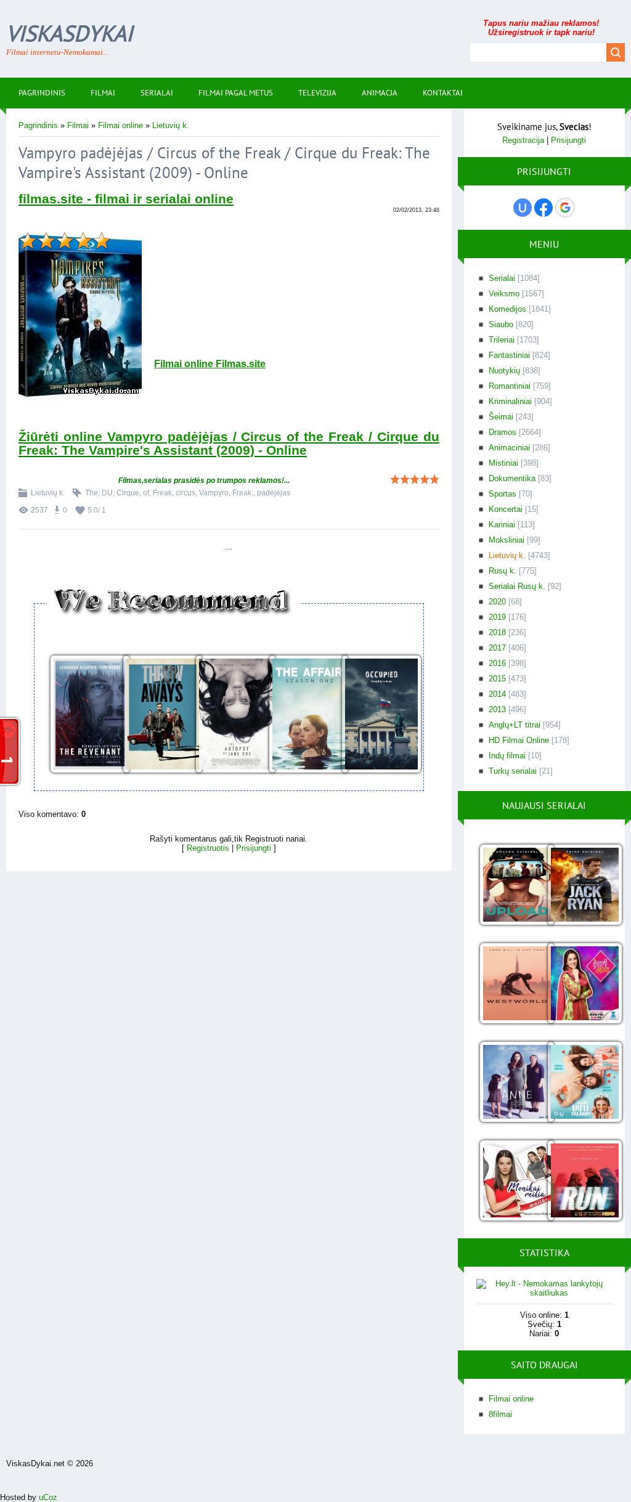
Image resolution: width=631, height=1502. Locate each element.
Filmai (78, 125)
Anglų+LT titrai (514, 724)
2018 (497, 632)
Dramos (502, 432)
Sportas (502, 493)
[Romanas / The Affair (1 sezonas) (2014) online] (302, 715)
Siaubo (501, 324)
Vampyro (214, 493)
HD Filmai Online (519, 740)
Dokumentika (512, 478)
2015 (497, 678)
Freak (162, 493)
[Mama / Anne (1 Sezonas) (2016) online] (510, 1082)
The (91, 493)
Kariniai (502, 524)
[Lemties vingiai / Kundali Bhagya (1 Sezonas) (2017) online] (578, 984)
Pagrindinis (38, 125)
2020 (497, 601)
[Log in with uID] (522, 207)
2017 (497, 647)
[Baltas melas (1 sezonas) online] (578, 1082)
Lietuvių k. (170, 125)
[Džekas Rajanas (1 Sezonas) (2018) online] (578, 885)
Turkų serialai (513, 771)
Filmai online (120, 125)
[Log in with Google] (565, 207)
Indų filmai (507, 755)
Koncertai (506, 509)
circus (185, 493)
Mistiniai (503, 463)
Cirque (127, 493)
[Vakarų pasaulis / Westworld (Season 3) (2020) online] (510, 984)
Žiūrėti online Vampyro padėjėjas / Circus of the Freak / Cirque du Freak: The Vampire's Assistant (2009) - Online (228, 443)
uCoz (48, 1497)
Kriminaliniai (510, 401)
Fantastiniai (509, 355)
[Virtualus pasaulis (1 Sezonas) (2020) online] (510, 885)
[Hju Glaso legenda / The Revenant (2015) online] (83, 715)
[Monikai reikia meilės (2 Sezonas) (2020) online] (510, 1181)
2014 (497, 694)
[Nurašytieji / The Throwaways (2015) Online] (156, 715)
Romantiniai (510, 386)
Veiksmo (504, 293)
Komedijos (507, 309)
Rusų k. (502, 570)
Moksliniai (506, 540)
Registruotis (208, 848)
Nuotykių (504, 370)
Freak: (242, 493)
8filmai (500, 1414)
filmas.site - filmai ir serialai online (126, 199)
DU (107, 493)
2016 (497, 663)
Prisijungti (253, 848)
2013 (497, 709)
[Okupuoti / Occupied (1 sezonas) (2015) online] (374, 715)
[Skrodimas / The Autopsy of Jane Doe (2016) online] (228, 715)
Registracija (523, 140)
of (146, 493)
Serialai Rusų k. (517, 586)
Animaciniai (509, 447)
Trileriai (502, 339)
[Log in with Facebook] (543, 207)
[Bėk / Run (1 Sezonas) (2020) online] (578, 1181)
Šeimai (501, 416)
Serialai (502, 278)
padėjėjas (273, 493)
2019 (497, 617)
